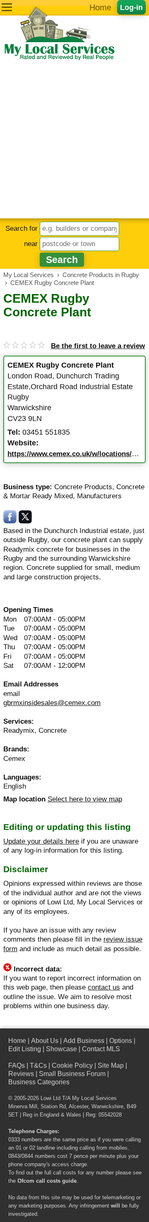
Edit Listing (24, 1048)
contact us (104, 987)
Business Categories (39, 1082)
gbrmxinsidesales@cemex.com (52, 703)
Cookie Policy (72, 1065)
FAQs (16, 1065)
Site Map (111, 1065)
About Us (44, 1040)
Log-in (131, 7)
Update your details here (41, 841)
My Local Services (94, 1098)
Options (120, 1040)
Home (100, 7)
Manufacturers (99, 496)
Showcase (61, 1048)
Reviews (21, 1073)
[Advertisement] (74, 139)
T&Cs (38, 1065)
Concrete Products (83, 487)
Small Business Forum (72, 1073)
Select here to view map (85, 799)
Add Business (83, 1040)
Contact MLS (101, 1048)
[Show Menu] (7, 7)
